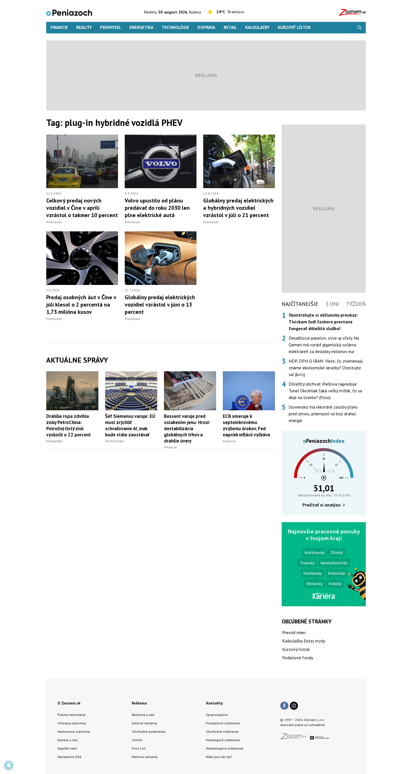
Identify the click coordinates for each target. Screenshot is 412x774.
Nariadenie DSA (69, 757)
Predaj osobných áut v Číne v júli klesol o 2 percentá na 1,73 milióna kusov (81, 304)
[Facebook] (284, 706)
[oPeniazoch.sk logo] (69, 12)
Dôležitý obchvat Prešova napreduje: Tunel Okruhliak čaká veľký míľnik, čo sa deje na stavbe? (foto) (325, 390)
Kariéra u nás (67, 740)
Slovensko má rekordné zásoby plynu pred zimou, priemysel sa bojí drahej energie (323, 413)
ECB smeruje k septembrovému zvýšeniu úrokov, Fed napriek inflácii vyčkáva (246, 425)
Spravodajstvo (217, 715)
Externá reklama (144, 723)
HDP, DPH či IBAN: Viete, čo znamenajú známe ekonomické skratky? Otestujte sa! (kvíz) (326, 367)
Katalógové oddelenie (223, 740)
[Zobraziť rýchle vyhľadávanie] (359, 27)
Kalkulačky (257, 27)
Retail (230, 27)
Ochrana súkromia (71, 723)
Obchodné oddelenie (222, 731)
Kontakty (214, 703)
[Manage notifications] (8, 765)
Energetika (141, 27)
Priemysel (110, 27)
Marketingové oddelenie (224, 748)
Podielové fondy (297, 657)
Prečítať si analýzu (321, 505)
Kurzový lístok (294, 27)
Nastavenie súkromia (73, 731)
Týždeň (356, 304)
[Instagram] (294, 706)
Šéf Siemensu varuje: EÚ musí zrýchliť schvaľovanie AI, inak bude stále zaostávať (130, 425)
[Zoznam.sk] (295, 738)
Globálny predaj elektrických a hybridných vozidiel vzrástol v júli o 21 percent (238, 208)
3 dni (332, 304)
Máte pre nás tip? (219, 757)
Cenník (137, 740)
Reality (84, 27)
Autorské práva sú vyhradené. (303, 725)
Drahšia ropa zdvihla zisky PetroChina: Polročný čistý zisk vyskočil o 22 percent (68, 425)
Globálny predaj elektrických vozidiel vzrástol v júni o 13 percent (160, 304)
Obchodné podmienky (149, 731)
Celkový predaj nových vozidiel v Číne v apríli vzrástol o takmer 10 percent (82, 208)
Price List (138, 748)
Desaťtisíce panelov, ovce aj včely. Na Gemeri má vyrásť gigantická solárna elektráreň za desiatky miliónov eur (324, 344)
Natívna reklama (145, 757)
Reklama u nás (143, 715)
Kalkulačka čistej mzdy (303, 641)
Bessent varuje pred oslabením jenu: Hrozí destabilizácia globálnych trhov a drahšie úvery (187, 428)
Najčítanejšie (300, 304)
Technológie (175, 27)
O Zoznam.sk (68, 703)
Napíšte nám (67, 748)
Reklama (139, 703)
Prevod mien (293, 632)
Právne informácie (71, 715)
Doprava (206, 27)
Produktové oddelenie (223, 723)
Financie (59, 27)
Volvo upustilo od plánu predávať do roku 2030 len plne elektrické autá (157, 208)
